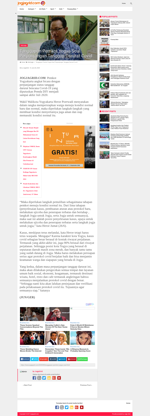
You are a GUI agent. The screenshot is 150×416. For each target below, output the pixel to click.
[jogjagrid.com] (34, 3)
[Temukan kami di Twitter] (44, 378)
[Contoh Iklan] (69, 167)
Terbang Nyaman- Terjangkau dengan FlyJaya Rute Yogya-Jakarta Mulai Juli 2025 (119, 104)
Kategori (31, 9)
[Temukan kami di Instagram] (39, 378)
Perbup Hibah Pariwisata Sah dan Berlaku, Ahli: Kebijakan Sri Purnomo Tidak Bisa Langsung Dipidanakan (121, 95)
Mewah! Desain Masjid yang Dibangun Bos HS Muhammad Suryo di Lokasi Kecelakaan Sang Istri (31, 135)
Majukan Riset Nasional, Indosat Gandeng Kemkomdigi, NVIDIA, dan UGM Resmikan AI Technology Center (121, 136)
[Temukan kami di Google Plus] (54, 378)
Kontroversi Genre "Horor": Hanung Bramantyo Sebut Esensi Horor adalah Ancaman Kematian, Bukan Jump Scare (121, 68)
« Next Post (27, 385)
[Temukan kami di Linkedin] (49, 378)
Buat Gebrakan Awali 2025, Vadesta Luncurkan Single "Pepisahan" (119, 50)
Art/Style (42, 9)
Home (124, 3)
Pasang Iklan (71, 9)
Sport (52, 9)
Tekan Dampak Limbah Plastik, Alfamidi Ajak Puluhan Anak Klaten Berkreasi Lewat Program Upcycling (121, 155)
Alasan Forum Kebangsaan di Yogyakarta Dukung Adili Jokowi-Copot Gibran (120, 23)
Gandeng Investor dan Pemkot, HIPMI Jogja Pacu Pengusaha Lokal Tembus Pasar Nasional (120, 127)
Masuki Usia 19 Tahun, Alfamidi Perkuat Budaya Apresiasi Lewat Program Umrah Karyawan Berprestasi (120, 146)
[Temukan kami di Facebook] (34, 378)
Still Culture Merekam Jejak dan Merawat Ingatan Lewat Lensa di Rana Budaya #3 (120, 58)
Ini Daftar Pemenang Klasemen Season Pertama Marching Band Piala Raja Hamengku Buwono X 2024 (120, 32)
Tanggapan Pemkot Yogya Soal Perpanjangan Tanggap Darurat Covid (56, 54)
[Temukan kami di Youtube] (59, 378)
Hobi (60, 9)
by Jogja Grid (126, 414)
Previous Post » (86, 385)
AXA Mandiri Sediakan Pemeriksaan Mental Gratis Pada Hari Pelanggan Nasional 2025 (120, 77)
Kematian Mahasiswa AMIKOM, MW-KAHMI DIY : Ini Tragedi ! (120, 84)
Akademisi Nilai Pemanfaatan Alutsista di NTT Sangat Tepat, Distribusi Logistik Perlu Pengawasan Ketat (120, 118)
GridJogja (24, 45)
